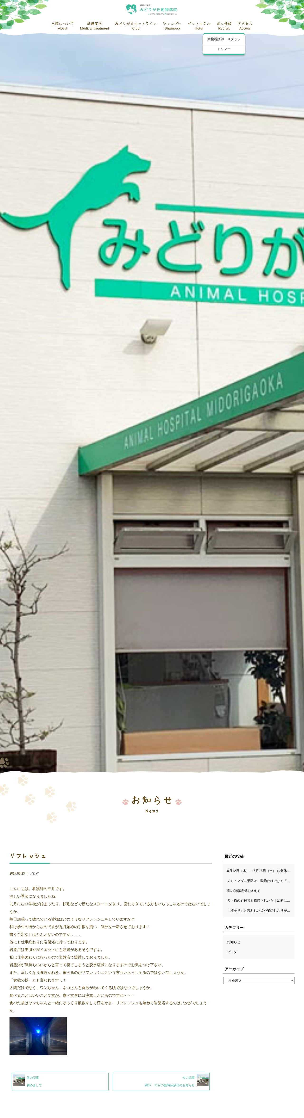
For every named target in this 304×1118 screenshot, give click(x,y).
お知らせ (233, 942)
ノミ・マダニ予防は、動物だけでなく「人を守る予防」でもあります (260, 881)
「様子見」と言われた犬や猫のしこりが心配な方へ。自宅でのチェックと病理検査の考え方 (260, 910)
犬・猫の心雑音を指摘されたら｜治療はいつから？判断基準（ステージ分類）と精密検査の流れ (260, 900)
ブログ (34, 873)
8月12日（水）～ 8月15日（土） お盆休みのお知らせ (260, 871)
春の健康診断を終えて (243, 891)
